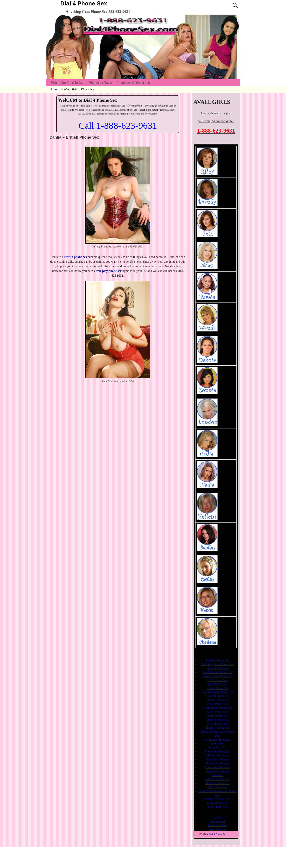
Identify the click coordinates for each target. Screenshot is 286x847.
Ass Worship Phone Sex (217, 672)
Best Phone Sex (217, 684)
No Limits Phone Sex (217, 739)
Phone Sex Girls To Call (67, 82)
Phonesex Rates (100, 82)
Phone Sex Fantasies (217, 751)
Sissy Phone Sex (217, 787)
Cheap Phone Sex (218, 688)
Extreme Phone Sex (217, 700)
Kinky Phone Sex (217, 715)
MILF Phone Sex (217, 723)
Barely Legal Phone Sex (217, 676)
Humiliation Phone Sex (217, 707)
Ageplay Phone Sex (217, 660)
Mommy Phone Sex (217, 727)
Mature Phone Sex (217, 719)
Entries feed (217, 821)
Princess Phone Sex (217, 779)
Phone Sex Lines (217, 755)
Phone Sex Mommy (217, 763)
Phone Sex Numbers (217, 767)
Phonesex (218, 775)
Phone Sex (217, 743)
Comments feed (217, 825)
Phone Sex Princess (217, 771)
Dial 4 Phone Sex (83, 3)
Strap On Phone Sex (217, 799)
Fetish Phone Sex (217, 703)
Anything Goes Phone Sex (217, 664)
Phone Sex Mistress (217, 759)
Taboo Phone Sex (217, 803)
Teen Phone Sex (218, 807)
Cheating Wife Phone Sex (217, 692)
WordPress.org (218, 829)
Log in (217, 817)
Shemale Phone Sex (217, 783)
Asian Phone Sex (217, 668)
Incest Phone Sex (217, 711)
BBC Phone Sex (217, 680)
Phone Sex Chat (217, 747)
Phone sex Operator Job (133, 82)
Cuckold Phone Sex (217, 696)
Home (53, 89)
